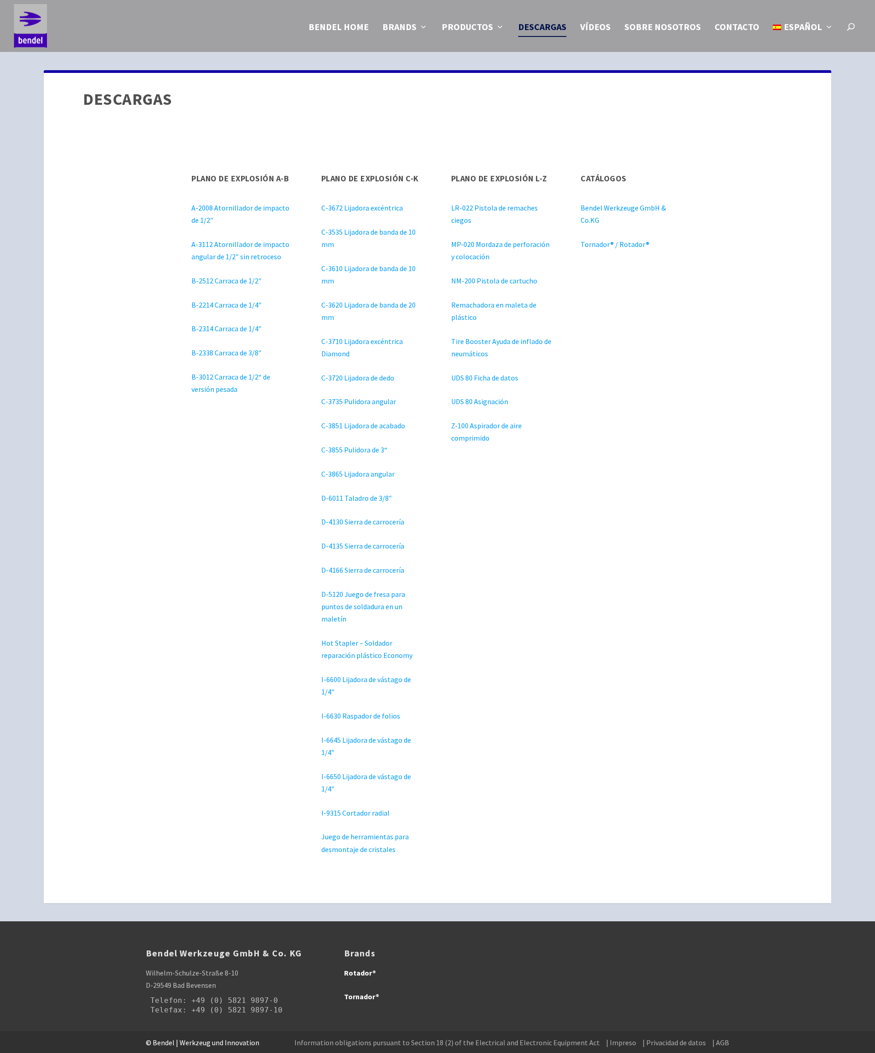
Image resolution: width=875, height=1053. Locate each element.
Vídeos (595, 27)
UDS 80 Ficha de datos (484, 377)
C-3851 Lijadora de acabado (363, 425)
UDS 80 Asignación (479, 401)
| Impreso (621, 1042)
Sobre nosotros (662, 27)
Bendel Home (339, 27)
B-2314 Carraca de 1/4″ (226, 328)
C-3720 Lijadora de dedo (357, 377)
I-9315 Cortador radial (355, 812)
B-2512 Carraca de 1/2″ (226, 280)
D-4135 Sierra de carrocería (362, 545)
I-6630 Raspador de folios (360, 715)
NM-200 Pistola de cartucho (494, 280)
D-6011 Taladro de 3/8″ (356, 498)
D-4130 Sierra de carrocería (362, 521)
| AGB (720, 1042)
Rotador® (360, 972)
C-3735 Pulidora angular (358, 401)
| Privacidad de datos (674, 1042)
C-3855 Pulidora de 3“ (354, 449)
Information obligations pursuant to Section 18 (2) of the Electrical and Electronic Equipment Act (447, 1042)
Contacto (737, 27)
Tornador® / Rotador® (615, 244)
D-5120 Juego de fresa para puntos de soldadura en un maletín (363, 606)
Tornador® (361, 996)
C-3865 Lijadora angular (358, 473)
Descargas (542, 27)
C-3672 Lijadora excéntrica (362, 207)
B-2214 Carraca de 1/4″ (226, 304)
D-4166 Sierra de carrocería (362, 570)
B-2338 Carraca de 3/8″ (226, 352)
